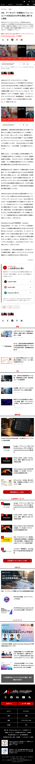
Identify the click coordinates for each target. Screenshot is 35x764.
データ (17, 307)
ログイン (9, 703)
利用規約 (29, 732)
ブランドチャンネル (26, 720)
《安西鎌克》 (30, 260)
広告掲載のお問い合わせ (20, 732)
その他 (8, 725)
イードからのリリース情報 (27, 737)
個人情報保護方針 (24, 734)
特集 (9, 720)
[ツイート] (3, 40)
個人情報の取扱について (13, 734)
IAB (10, 307)
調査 (4, 307)
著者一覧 (6, 730)
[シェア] (8, 40)
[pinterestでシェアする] (17, 40)
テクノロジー (19, 4)
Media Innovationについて (15, 730)
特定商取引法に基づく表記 (9, 737)
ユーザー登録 (26, 703)
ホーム (3, 4)
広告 (28, 4)
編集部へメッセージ (9, 732)
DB (26, 725)
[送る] (12, 40)
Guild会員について (26, 730)
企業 (26, 715)
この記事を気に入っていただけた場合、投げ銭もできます (17, 678)
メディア (10, 4)
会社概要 (18, 737)
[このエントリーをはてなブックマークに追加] (22, 40)
